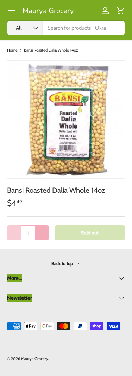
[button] (120, 10)
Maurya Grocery (34, 358)
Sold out (90, 232)
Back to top (62, 263)
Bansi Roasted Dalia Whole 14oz (51, 50)
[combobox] (66, 28)
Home (12, 50)
